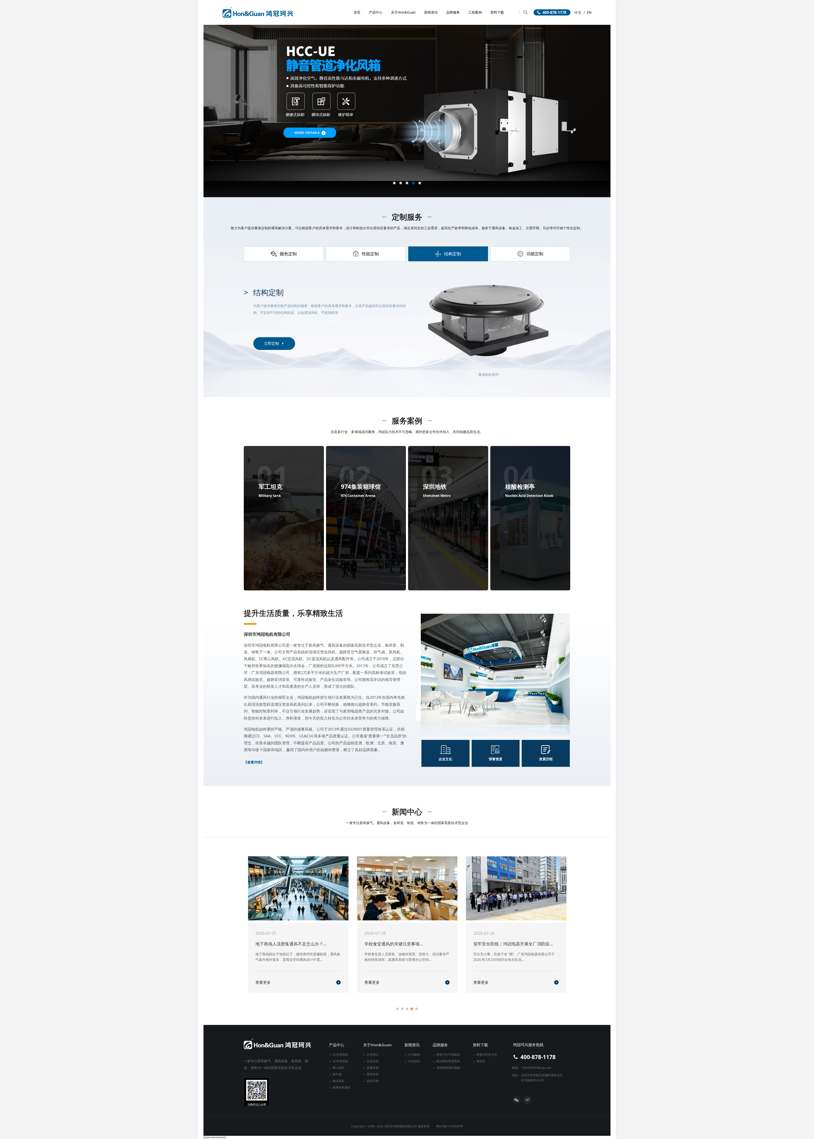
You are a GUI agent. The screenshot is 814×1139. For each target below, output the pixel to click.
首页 (357, 12)
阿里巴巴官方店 (486, 1054)
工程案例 (475, 12)
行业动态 (414, 1061)
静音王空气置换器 (448, 1054)
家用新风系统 (341, 1087)
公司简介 (373, 1054)
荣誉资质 (373, 1074)
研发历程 (373, 1081)
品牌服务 (453, 12)
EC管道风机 (340, 1054)
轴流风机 (338, 1081)
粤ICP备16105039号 (449, 1126)
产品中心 (375, 12)
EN (589, 12)
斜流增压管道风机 (448, 1061)
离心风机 (338, 1068)
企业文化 (373, 1061)
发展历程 (373, 1068)
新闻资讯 (431, 12)
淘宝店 (480, 1061)
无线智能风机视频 (448, 1068)
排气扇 (337, 1074)
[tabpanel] (407, 324)
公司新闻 (414, 1054)
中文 (578, 12)
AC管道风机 (340, 1061)
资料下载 (497, 12)
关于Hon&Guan (403, 12)
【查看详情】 (254, 762)
